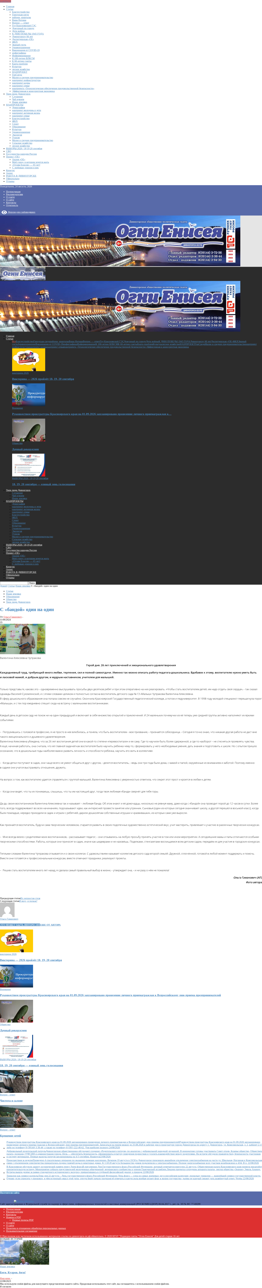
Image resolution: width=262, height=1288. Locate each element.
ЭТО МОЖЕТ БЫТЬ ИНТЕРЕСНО (20, 925)
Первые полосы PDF (23, 1220)
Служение (17, 96)
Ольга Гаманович (12, 617)
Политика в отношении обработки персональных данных (36, 1228)
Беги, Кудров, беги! (13, 1272)
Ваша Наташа (19, 20)
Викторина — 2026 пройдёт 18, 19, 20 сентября (43, 379)
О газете (10, 197)
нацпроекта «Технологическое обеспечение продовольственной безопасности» (53, 88)
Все (14, 341)
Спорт (15, 124)
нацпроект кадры (21, 83)
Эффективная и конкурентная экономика (33, 91)
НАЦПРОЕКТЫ (14, 105)
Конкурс (10, 170)
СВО (8, 151)
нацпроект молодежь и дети (26, 110)
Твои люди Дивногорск (18, 94)
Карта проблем (20, 64)
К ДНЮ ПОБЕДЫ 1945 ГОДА (28, 33)
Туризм (16, 137)
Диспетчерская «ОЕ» (23, 39)
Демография (18, 107)
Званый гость (19, 44)
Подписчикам (13, 191)
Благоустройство (21, 12)
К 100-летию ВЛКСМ (23, 58)
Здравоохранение (21, 47)
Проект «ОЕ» (13, 156)
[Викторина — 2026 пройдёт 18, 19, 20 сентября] (28, 370)
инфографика (19, 53)
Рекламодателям (14, 194)
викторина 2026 (20, 373)
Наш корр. (5, 1278)
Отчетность (12, 205)
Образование (19, 126)
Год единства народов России (21, 154)
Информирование (21, 55)
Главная (10, 6)
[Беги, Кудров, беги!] (24, 1264)
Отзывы (10, 181)
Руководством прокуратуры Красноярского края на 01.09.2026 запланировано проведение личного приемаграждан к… (91, 414)
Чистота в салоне (11, 1100)
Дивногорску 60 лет (22, 36)
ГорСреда (17, 74)
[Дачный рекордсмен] (28, 440)
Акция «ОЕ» (18, 159)
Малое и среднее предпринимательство (32, 77)
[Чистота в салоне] (16, 1092)
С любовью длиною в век (25, 167)
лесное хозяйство (21, 69)
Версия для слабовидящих (21, 212)
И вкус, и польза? (28, 901)
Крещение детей (10, 1135)
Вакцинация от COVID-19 (26, 50)
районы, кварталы (21, 17)
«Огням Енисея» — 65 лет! (26, 165)
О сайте (10, 200)
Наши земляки (19, 102)
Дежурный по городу (23, 28)
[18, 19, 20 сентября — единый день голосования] (28, 475)
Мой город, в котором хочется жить (30, 162)
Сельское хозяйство (22, 143)
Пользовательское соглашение (21, 1231)
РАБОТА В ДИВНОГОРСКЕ (21, 176)
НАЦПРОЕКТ (19, 72)
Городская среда (20, 14)
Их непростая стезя (30, 898)
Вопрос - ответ (7, 1094)
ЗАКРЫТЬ (5, 1)
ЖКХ (15, 42)
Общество (17, 443)
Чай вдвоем (18, 99)
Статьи (9, 9)
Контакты (11, 202)
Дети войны (18, 31)
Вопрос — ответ (20, 23)
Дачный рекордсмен (25, 449)
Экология (17, 135)
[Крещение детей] (16, 1127)
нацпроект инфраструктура (26, 80)
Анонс (9, 173)
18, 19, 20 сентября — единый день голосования (43, 484)
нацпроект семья (20, 85)
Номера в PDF (13, 1217)
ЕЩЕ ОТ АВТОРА (50, 925)
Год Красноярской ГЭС (24, 25)
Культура (16, 66)
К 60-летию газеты (22, 61)
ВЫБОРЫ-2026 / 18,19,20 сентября (24, 148)
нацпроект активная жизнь (26, 113)
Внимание (17, 408)
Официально (12, 178)
